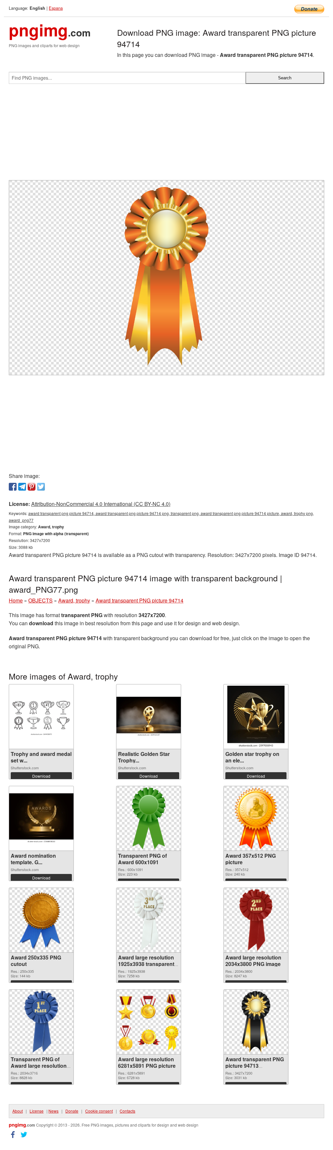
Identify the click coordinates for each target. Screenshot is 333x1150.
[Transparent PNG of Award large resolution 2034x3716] (41, 1022)
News (53, 1111)
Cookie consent (99, 1111)
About (17, 1111)
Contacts (127, 1111)
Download (41, 776)
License (37, 1111)
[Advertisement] (166, 134)
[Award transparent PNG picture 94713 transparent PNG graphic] (256, 1022)
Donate (71, 1111)
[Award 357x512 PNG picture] (255, 818)
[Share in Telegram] (22, 487)
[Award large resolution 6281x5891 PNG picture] (148, 1022)
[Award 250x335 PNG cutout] (41, 920)
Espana (56, 8)
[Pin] (31, 487)
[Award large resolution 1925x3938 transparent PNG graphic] (149, 920)
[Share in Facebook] (13, 487)
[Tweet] (41, 487)
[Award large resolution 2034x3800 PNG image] (256, 920)
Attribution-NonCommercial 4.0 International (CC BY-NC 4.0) (100, 504)
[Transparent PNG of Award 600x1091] (149, 818)
